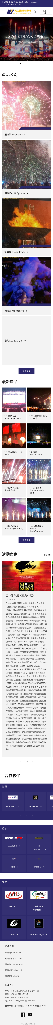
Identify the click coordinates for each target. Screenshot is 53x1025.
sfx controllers (37, 847)
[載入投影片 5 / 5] (32, 63)
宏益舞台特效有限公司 (29, 1024)
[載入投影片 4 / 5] (29, 63)
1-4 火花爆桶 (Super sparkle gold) (36, 490)
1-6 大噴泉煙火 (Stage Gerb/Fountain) (36, 528)
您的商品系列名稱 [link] (14, 340)
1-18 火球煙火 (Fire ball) (14, 453)
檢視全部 (26, 370)
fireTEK (37, 867)
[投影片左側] (21, 761)
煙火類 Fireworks (14, 134)
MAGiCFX (12, 846)
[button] (3, 12)
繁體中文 (44, 12)
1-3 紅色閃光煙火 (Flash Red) (12, 489)
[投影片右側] (32, 761)
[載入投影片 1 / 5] (20, 63)
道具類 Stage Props (15, 252)
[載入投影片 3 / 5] (26, 63)
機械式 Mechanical (14, 310)
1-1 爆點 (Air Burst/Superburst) (13, 417)
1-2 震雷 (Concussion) (35, 453)
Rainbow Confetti (38, 908)
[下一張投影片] (37, 64)
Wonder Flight (37, 934)
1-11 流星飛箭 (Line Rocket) (38, 417)
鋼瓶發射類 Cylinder (15, 193)
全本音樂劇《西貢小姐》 (20, 595)
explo (12, 867)
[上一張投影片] (16, 64)
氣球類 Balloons (12, 976)
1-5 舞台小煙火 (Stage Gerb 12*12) (14, 527)
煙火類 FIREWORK (13, 952)
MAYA (12, 906)
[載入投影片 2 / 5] (23, 63)
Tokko (12, 934)
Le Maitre (33, 806)
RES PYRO (11, 806)
